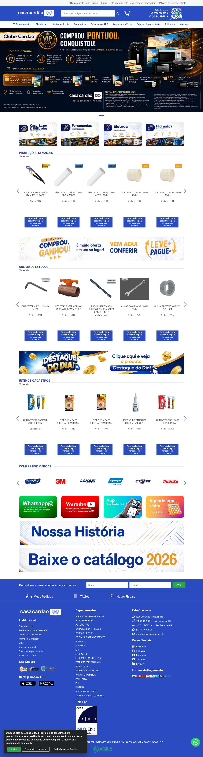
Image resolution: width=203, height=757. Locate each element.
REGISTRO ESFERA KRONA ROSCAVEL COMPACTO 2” (68, 308)
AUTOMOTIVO (82, 624)
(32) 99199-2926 (160, 16)
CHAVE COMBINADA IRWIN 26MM (134, 308)
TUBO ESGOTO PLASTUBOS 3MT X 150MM (101, 194)
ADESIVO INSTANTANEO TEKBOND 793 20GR (135, 421)
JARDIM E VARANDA (85, 674)
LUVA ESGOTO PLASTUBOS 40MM (134, 194)
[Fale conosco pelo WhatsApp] (195, 742)
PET (77, 683)
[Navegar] (17, 190)
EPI (77, 649)
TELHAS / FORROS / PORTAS (89, 695)
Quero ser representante (31, 651)
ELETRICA (80, 645)
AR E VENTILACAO (84, 620)
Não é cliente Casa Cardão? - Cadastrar (134, 3)
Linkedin (140, 664)
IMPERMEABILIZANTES (86, 670)
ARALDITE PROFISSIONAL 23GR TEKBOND (35, 421)
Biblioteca (141, 646)
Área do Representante (174, 3)
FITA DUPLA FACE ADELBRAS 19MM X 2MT (68, 421)
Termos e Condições (29, 638)
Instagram (141, 651)
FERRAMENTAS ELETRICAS (88, 658)
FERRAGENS (81, 654)
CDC (21, 643)
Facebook (141, 655)
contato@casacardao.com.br (150, 634)
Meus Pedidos (43, 596)
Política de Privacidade (30, 634)
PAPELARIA (81, 679)
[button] (101, 115)
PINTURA (79, 687)
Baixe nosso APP (27, 655)
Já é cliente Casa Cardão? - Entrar (89, 3)
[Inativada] (101, 720)
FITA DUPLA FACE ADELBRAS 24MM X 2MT (101, 421)
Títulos (84, 596)
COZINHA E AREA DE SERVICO (90, 637)
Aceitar (14, 749)
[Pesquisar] (118, 13)
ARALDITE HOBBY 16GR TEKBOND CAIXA (167, 421)
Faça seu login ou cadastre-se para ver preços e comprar (35, 222)
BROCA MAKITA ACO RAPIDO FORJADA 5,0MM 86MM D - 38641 (101, 309)
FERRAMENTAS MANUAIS (88, 662)
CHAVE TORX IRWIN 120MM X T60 (35, 308)
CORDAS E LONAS (84, 633)
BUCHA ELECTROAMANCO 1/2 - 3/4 (167, 308)
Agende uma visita (28, 647)
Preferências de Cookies (66, 749)
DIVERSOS (80, 641)
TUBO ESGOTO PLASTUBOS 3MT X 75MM (68, 194)
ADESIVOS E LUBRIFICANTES (89, 616)
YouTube (140, 659)
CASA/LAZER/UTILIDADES (88, 629)
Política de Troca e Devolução (33, 630)
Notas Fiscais (125, 596)
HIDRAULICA (81, 666)
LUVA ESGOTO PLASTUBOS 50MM (167, 194)
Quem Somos (26, 626)
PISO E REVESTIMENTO (86, 691)
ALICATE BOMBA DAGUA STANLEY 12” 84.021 (35, 194)
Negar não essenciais (35, 749)
